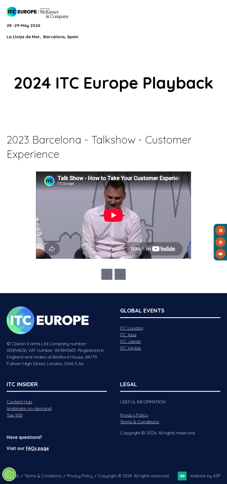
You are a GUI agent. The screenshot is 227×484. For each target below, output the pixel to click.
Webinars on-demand (29, 408)
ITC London (131, 328)
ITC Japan (130, 341)
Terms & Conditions (139, 421)
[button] (215, 12)
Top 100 (14, 415)
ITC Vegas (130, 348)
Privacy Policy (134, 415)
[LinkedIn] (220, 230)
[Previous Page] (106, 274)
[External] (220, 242)
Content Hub (19, 401)
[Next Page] (120, 274)
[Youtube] (220, 254)
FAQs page (37, 448)
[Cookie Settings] (9, 474)
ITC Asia (128, 334)
